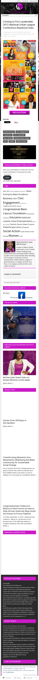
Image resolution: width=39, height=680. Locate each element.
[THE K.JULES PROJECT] (19, 8)
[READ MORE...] (8, 383)
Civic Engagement (22, 132)
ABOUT (19, 1)
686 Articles (21, 244)
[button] (9, 43)
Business (7, 198)
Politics (12, 141)
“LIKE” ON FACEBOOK (12, 661)
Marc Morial (8, 138)
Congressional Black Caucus (12, 206)
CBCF (15, 198)
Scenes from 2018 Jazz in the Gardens (14, 421)
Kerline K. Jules (23, 32)
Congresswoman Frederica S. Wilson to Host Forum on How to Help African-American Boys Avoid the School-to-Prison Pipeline (19, 510)
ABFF (4, 191)
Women (13, 235)
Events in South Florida (24, 34)
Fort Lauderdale (19, 135)
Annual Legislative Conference (18, 191)
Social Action (11, 231)
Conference (14, 34)
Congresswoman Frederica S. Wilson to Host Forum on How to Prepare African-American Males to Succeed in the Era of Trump (19, 640)
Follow (7, 177)
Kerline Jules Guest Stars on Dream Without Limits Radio (16, 378)
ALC (8, 191)
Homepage (6, 583)
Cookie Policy (10, 672)
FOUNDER (25, 1)
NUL (5, 141)
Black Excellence (20, 194)
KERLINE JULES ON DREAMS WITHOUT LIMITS (19, 346)
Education (15, 217)
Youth (20, 236)
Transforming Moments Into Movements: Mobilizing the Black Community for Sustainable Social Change (19, 461)
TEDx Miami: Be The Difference (12, 585)
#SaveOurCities (9, 132)
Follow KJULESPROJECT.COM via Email (18, 165)
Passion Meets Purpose (25, 224)
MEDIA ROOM (33, 1)
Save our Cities (21, 141)
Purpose (25, 227)
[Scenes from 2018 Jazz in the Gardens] (19, 417)
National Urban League (21, 138)
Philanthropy (9, 227)
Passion (13, 224)
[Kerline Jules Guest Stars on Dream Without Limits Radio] (19, 374)
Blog (4, 606)
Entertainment (24, 221)
